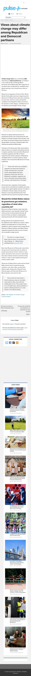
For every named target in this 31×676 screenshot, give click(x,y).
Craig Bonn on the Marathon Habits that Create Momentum (17, 535)
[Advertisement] (15, 61)
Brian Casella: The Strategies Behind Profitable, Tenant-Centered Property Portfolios (18, 450)
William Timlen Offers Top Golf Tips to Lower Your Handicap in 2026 (17, 431)
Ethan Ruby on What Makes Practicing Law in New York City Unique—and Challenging (17, 563)
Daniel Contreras (5, 43)
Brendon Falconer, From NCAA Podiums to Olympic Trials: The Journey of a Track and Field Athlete (18, 591)
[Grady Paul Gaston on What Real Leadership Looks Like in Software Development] (15, 397)
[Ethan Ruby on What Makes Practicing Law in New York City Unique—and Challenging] (15, 550)
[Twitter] (6, 342)
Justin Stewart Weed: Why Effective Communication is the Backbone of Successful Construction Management (17, 620)
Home (2, 20)
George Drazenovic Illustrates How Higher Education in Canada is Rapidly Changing (17, 649)
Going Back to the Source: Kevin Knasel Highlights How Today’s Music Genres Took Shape (17, 507)
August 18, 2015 (18, 243)
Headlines (6, 20)
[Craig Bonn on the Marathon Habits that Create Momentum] (15, 523)
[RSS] (17, 342)
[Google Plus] (13, 342)
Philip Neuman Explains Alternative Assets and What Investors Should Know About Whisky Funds (17, 478)
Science (11, 20)
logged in (12, 324)
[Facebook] (10, 342)
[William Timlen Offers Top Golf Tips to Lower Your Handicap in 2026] (15, 422)
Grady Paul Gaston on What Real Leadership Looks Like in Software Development (17, 410)
